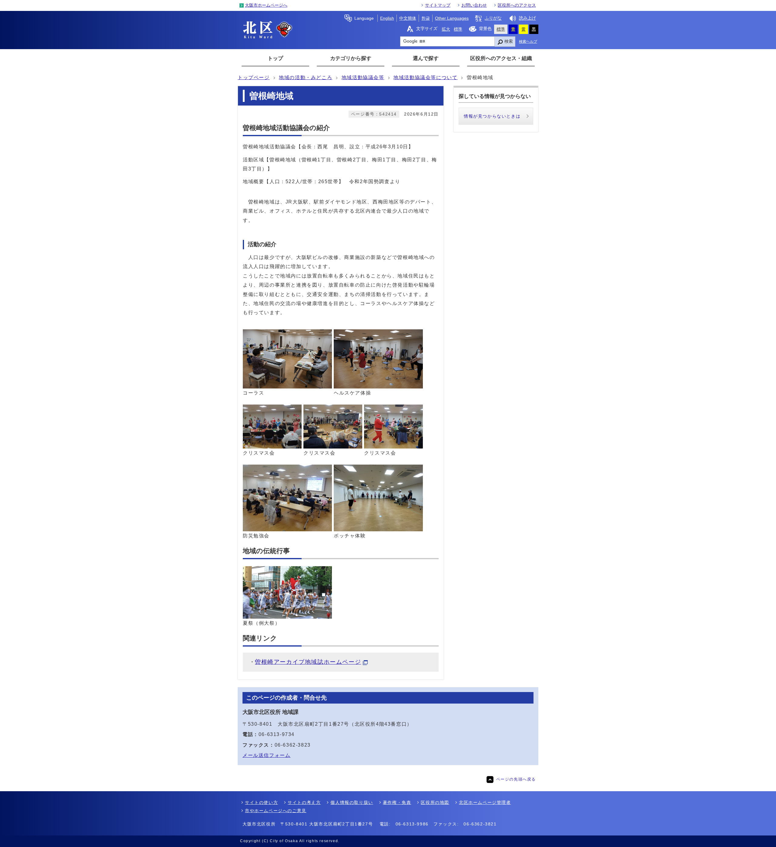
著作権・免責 (397, 802)
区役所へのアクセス (517, 5)
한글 (425, 18)
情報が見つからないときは (492, 116)
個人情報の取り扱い (351, 802)
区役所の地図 (435, 802)
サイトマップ (437, 5)
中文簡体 (407, 18)
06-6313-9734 (277, 734)
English (387, 18)
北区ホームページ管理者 (485, 802)
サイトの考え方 (304, 802)
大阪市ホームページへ (266, 5)
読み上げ (527, 18)
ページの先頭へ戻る (516, 779)
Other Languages (452, 18)
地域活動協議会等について (425, 77)
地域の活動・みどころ (305, 77)
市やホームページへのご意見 (275, 810)
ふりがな (493, 18)
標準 (458, 29)
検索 (508, 41)
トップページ (254, 77)
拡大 (446, 29)
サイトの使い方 (261, 802)
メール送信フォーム (266, 755)
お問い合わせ (474, 5)
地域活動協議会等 (363, 77)
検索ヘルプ (528, 41)
